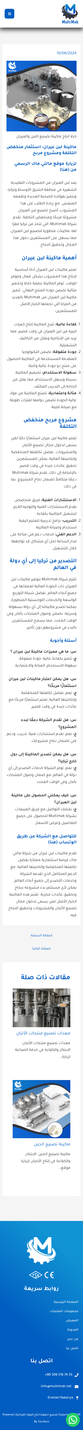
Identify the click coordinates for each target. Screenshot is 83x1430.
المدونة (72, 1330)
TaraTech (43, 1422)
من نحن (72, 1339)
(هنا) (64, 170)
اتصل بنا (72, 1348)
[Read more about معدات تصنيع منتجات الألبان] (42, 1008)
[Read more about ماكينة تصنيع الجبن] (42, 1109)
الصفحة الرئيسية (66, 1302)
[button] (73, 1420)
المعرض (72, 1320)
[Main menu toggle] (9, 14)
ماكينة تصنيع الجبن (52, 1144)
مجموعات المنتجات (64, 1311)
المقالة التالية (41, 949)
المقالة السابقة (41, 935)
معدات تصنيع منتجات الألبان (43, 1033)
